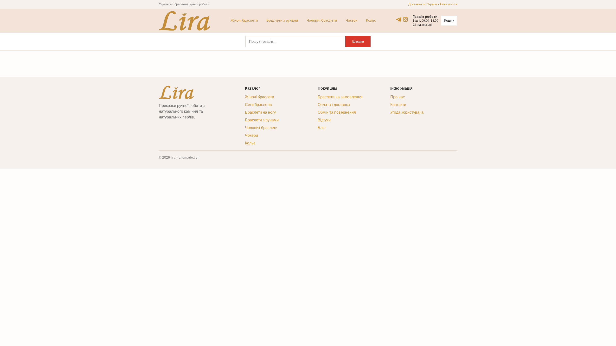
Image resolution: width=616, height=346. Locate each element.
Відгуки (324, 120)
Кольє (371, 20)
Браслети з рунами (282, 20)
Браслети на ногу (260, 112)
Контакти (398, 105)
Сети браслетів (258, 105)
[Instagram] (405, 19)
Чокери (351, 20)
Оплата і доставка (334, 105)
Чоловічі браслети (322, 20)
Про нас (397, 97)
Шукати (358, 41)
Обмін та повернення (337, 112)
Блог (322, 128)
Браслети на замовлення (340, 97)
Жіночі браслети (244, 20)
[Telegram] (399, 19)
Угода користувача (407, 112)
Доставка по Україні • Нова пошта (432, 4)
